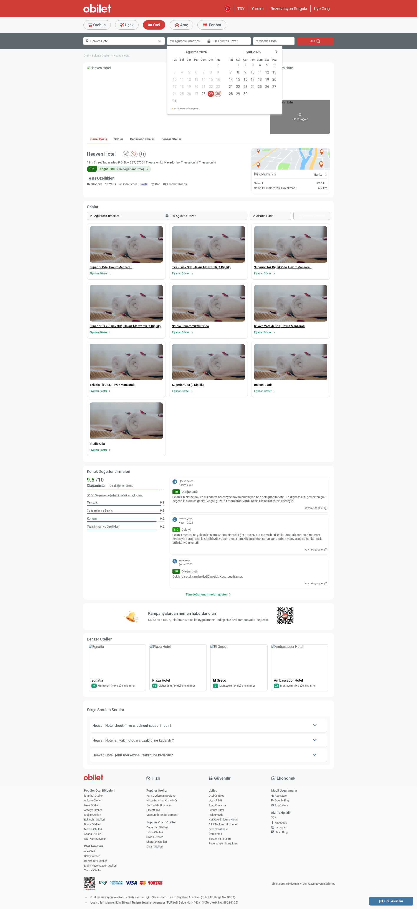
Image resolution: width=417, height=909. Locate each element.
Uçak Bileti (215, 800)
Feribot (214, 25)
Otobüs (99, 25)
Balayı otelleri (92, 856)
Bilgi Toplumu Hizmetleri (223, 824)
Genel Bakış (98, 139)
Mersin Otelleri (93, 829)
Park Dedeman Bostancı (161, 795)
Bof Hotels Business (159, 805)
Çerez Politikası (218, 829)
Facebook (280, 822)
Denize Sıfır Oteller (95, 860)
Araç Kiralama (217, 805)
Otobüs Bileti (216, 795)
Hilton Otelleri (154, 832)
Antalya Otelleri (93, 810)
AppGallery (281, 805)
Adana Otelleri (92, 834)
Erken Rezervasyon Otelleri (100, 865)
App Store (280, 795)
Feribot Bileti (216, 810)
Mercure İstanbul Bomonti (162, 814)
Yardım (258, 8)
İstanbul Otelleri (93, 795)
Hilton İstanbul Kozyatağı (161, 800)
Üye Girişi (322, 8)
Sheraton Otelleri (156, 841)
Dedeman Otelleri (157, 827)
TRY (241, 9)
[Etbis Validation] (90, 883)
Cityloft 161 (153, 810)
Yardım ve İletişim (220, 838)
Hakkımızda (216, 814)
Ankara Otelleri (93, 800)
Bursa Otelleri (92, 824)
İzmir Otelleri (91, 805)
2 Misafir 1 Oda (266, 41)
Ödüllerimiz (215, 834)
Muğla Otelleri (92, 814)
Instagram (280, 827)
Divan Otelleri (154, 846)
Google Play (281, 800)
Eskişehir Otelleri (94, 819)
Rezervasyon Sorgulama (223, 843)
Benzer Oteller (171, 139)
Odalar (118, 139)
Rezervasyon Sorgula (289, 8)
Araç (183, 25)
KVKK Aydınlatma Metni (223, 819)
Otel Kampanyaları (95, 838)
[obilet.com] (107, 12)
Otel (156, 25)
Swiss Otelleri (154, 837)
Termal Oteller (92, 870)
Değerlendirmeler (142, 139)
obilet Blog (281, 832)
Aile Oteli (89, 851)
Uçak (129, 25)
